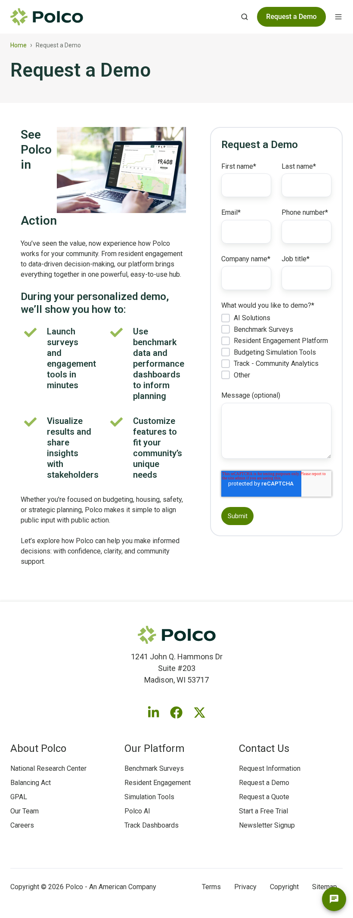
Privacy (245, 887)
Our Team (24, 811)
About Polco (38, 748)
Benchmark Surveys (154, 768)
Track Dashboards (151, 825)
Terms (211, 887)
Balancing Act (30, 783)
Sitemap (324, 887)
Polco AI (137, 811)
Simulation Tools (149, 797)
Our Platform (154, 748)
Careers (22, 825)
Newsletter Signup (267, 825)
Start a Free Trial (263, 811)
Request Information (269, 768)
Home (18, 45)
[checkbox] (276, 346)
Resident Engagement (157, 783)
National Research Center (48, 768)
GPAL (18, 797)
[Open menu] (338, 16)
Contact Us (264, 748)
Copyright (284, 887)
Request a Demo (264, 783)
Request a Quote (264, 797)
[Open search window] (244, 16)
